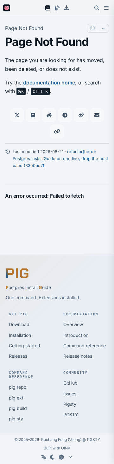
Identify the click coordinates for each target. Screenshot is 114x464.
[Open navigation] (106, 8)
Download (19, 324)
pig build (18, 408)
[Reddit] (49, 115)
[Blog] (57, 8)
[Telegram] (65, 115)
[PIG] (17, 273)
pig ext (16, 397)
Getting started (24, 345)
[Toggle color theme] (52, 457)
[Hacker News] (33, 115)
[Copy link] (57, 131)
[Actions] (103, 28)
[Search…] (96, 8)
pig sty (16, 418)
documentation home (49, 82)
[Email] (97, 115)
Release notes (77, 356)
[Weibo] (81, 115)
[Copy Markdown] (92, 28)
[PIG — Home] (6, 7)
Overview (73, 324)
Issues (69, 393)
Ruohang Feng (54, 439)
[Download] (66, 8)
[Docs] (47, 8)
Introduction (75, 335)
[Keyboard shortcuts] (61, 457)
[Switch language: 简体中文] (44, 457)
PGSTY (70, 414)
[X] (17, 115)
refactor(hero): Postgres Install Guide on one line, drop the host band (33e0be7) (60, 158)
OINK (65, 448)
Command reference (84, 345)
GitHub (70, 383)
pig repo (17, 387)
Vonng (74, 439)
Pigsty (69, 404)
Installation (20, 335)
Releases (18, 356)
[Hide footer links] (70, 457)
